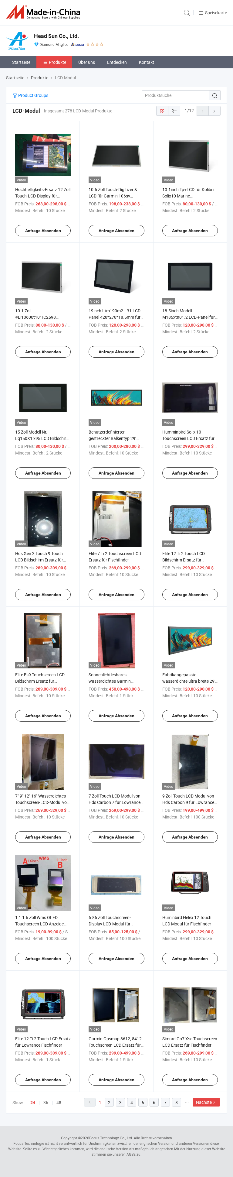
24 (32, 1102)
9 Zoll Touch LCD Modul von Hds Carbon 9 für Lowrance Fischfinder (188, 802)
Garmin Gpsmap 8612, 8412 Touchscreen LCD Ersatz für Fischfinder (115, 1045)
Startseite (21, 62)
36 (45, 1102)
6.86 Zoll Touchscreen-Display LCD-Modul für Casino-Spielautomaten (111, 923)
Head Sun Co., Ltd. (56, 36)
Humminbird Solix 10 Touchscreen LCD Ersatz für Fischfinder (188, 438)
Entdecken (117, 62)
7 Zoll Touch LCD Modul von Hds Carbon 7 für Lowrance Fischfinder (114, 802)
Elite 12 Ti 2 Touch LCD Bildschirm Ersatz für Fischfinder (183, 560)
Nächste (204, 1102)
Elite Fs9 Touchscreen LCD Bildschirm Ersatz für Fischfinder (40, 681)
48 (58, 1102)
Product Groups (32, 95)
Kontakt (146, 62)
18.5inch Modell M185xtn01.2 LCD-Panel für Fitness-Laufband (188, 317)
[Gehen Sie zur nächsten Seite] (214, 110)
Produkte (57, 62)
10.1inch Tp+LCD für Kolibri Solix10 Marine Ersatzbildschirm (188, 196)
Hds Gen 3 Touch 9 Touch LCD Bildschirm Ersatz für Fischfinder (39, 560)
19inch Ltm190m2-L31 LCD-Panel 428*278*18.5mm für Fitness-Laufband (115, 317)
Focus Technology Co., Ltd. (111, 1137)
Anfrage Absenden (43, 230)
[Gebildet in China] (44, 12)
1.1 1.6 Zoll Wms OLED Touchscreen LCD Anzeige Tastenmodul (39, 923)
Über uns (86, 62)
